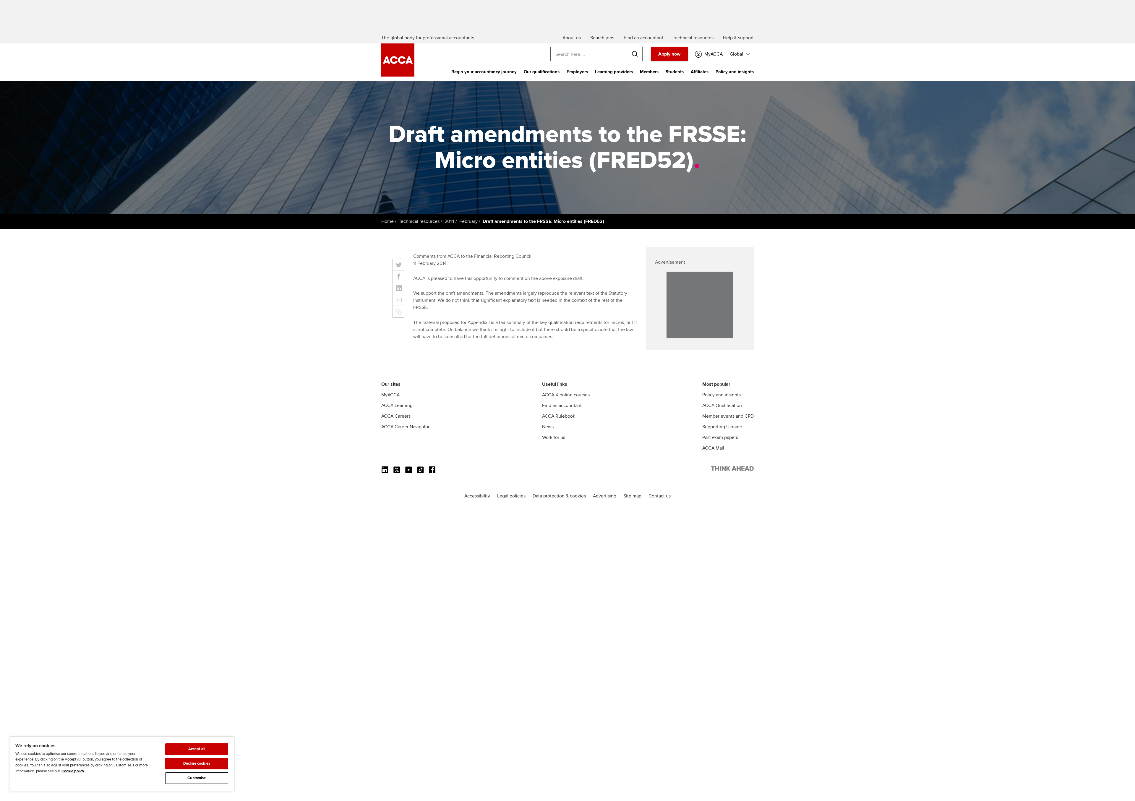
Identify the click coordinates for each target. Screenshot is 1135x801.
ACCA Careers (396, 416)
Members (649, 71)
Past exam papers (720, 437)
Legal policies (511, 496)
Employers (577, 71)
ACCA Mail (713, 448)
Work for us (553, 437)
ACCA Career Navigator (405, 427)
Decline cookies (196, 763)
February (468, 221)
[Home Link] (732, 470)
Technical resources (419, 221)
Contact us (659, 496)
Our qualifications (542, 71)
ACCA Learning (397, 405)
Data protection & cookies (559, 496)
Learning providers (614, 71)
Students (675, 71)
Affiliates (699, 71)
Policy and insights (735, 71)
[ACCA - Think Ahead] (397, 75)
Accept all (196, 749)
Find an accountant (562, 405)
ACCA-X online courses (566, 395)
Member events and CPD (728, 416)
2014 (449, 221)
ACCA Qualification (722, 405)
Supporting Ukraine (722, 427)
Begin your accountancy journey (484, 71)
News (548, 427)
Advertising (604, 496)
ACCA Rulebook (558, 416)
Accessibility (477, 496)
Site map (632, 496)
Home (387, 221)
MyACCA (390, 395)
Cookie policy (72, 771)
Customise (196, 778)
